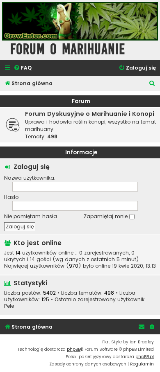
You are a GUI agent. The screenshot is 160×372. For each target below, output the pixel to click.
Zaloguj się (32, 166)
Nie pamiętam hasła (30, 216)
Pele (9, 306)
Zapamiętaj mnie (106, 216)
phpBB (73, 349)
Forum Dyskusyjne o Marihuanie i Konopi (89, 114)
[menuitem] (23, 68)
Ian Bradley (142, 342)
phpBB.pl (144, 357)
